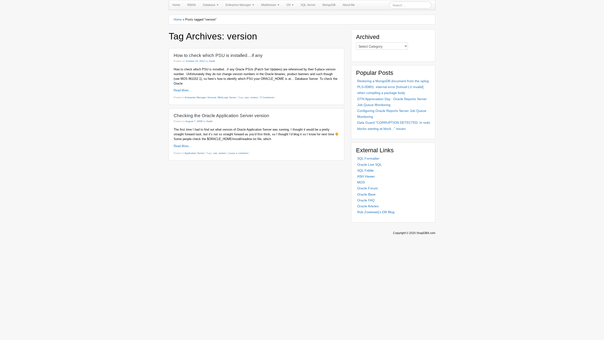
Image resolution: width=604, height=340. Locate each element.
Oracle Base (366, 194)
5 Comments (267, 97)
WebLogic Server (227, 97)
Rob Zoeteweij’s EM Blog (375, 212)
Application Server (194, 153)
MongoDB (329, 5)
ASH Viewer (366, 176)
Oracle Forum (367, 188)
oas (215, 153)
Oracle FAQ (366, 200)
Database (209, 5)
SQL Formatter (368, 158)
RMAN (191, 5)
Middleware (269, 5)
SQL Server (308, 5)
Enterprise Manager (239, 5)
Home (176, 5)
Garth (212, 61)
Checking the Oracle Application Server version (221, 115)
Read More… (183, 90)
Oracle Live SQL (369, 164)
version (254, 97)
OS (288, 5)
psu (247, 97)
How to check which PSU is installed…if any (218, 55)
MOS (361, 182)
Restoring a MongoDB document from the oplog (393, 81)
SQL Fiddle (365, 170)
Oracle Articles (368, 206)
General (211, 97)
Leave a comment (238, 153)
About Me (349, 5)
